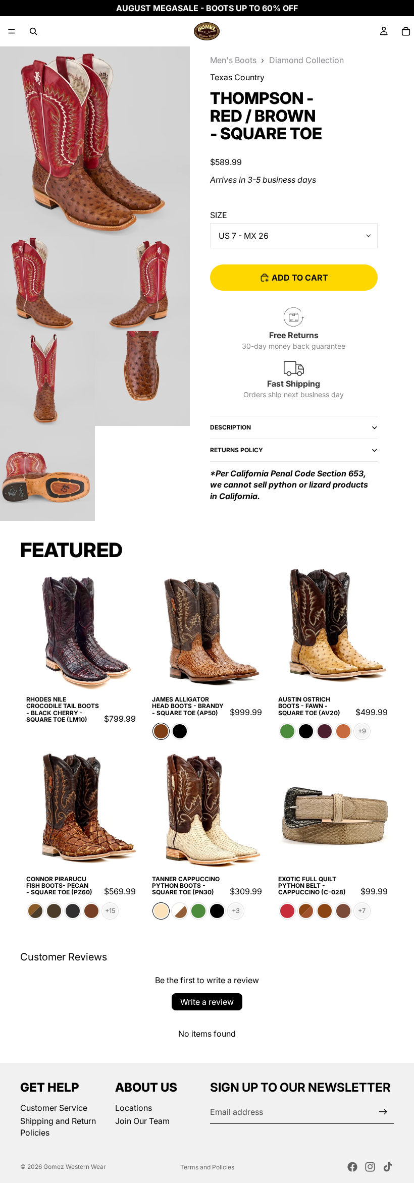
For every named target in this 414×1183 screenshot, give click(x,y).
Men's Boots (233, 60)
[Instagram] (370, 1167)
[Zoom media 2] (47, 283)
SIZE (218, 215)
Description (230, 427)
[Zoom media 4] (47, 378)
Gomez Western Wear (74, 1166)
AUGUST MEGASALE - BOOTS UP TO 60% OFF (207, 8)
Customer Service (53, 1108)
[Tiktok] (388, 1167)
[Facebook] (352, 1167)
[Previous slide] (31, 629)
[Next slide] (131, 629)
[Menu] (11, 31)
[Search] (33, 31)
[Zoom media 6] (47, 473)
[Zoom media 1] (95, 141)
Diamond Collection (306, 60)
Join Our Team (142, 1121)
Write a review (207, 1002)
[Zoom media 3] (142, 283)
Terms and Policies (207, 1167)
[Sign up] (383, 1111)
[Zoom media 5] (142, 378)
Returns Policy (236, 450)
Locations (133, 1108)
